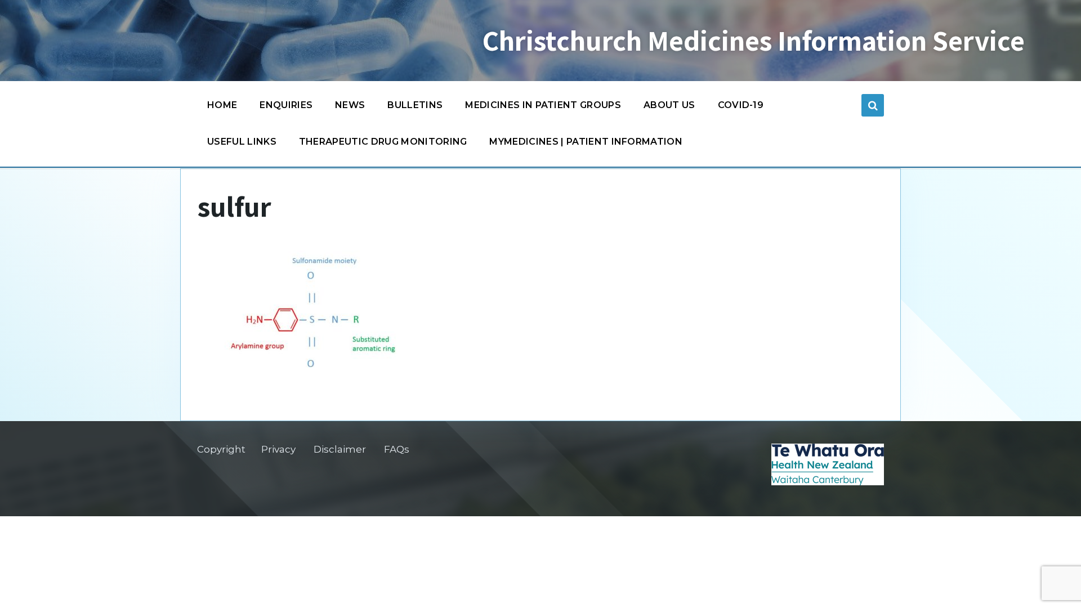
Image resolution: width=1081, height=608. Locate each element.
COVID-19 (741, 105)
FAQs (396, 449)
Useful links (241, 141)
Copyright (221, 449)
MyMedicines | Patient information (585, 141)
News (350, 105)
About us (669, 105)
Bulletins (415, 105)
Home (222, 105)
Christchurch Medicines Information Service (754, 41)
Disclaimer (340, 449)
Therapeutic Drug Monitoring (383, 141)
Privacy (278, 449)
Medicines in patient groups (543, 105)
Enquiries (286, 105)
